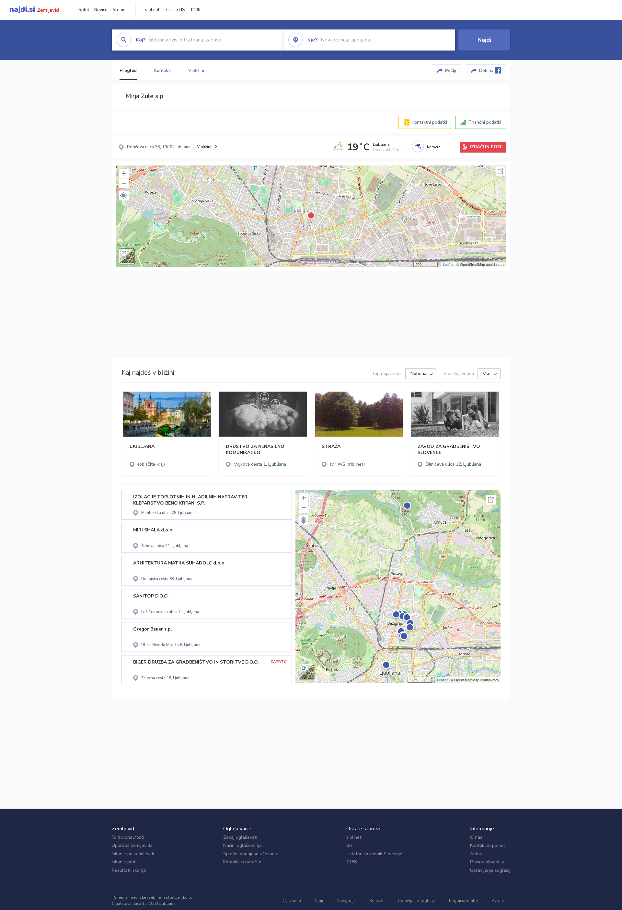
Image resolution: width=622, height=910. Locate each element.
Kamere (433, 147)
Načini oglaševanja (242, 845)
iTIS (181, 10)
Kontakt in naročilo (242, 862)
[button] (124, 195)
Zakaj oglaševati (240, 837)
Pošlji (450, 70)
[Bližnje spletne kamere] (418, 146)
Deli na (487, 70)
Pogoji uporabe (463, 900)
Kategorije (346, 900)
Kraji (319, 900)
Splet (83, 10)
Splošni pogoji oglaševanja (250, 854)
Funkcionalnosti (128, 837)
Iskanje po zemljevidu (134, 854)
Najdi (484, 40)
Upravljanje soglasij (490, 870)
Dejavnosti (291, 900)
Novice (101, 10)
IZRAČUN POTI (485, 147)
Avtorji (476, 854)
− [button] (124, 183)
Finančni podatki (484, 122)
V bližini (196, 70)
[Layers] (127, 256)
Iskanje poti (123, 862)
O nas (476, 837)
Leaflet (448, 264)
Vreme (119, 10)
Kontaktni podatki (429, 122)
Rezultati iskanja (129, 870)
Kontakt (377, 900)
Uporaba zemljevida (132, 845)
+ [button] (124, 173)
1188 (195, 10)
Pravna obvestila (487, 862)
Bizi (168, 10)
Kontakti (162, 70)
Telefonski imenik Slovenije (374, 854)
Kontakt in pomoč (487, 845)
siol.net (152, 10)
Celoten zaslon (500, 171)
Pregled (128, 70)
